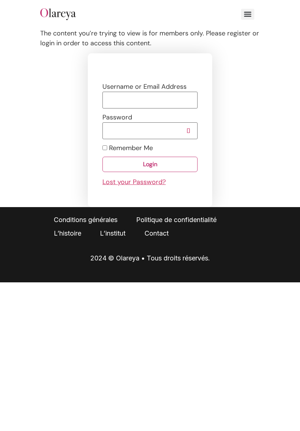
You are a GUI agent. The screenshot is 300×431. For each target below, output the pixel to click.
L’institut (112, 233)
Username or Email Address (144, 86)
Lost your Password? (134, 182)
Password (117, 117)
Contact (157, 233)
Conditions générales (85, 220)
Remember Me (130, 148)
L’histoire (67, 233)
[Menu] (247, 14)
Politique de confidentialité (176, 220)
